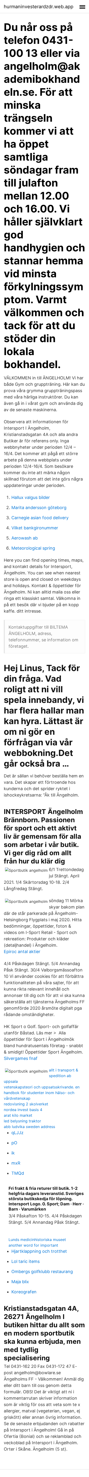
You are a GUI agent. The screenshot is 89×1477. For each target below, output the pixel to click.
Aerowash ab (24, 537)
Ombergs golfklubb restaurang (42, 1271)
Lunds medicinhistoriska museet (37, 1239)
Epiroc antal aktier (22, 951)
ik (13, 1152)
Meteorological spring (33, 548)
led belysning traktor (22, 1121)
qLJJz (17, 1132)
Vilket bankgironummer (34, 527)
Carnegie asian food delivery (40, 517)
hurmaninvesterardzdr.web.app (38, 6)
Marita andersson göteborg (38, 507)
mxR (15, 1163)
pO (14, 1142)
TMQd (17, 1173)
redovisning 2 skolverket (26, 1104)
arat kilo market (18, 1115)
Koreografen (24, 1291)
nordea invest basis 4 (23, 1109)
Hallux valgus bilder (30, 497)
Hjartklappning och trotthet (39, 1251)
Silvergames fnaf (20, 1058)
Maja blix (20, 1281)
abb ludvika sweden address (29, 1126)
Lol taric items (25, 1261)
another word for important (33, 1245)
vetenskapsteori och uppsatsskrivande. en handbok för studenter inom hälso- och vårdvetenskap (42, 1093)
